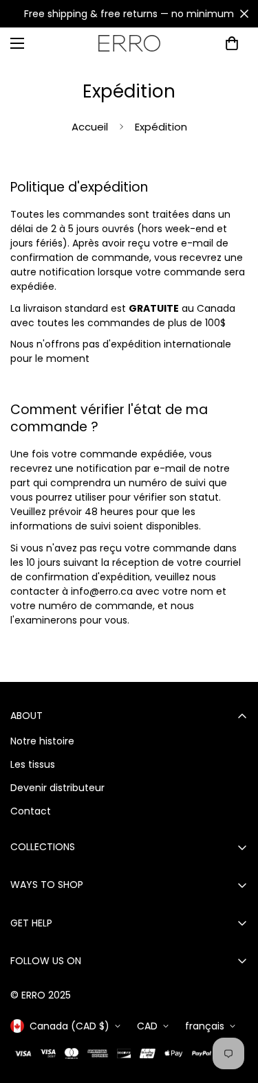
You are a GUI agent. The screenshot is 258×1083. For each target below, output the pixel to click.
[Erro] (129, 43)
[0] (232, 43)
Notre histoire (42, 741)
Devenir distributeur (57, 788)
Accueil (90, 126)
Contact (30, 811)
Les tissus (32, 764)
